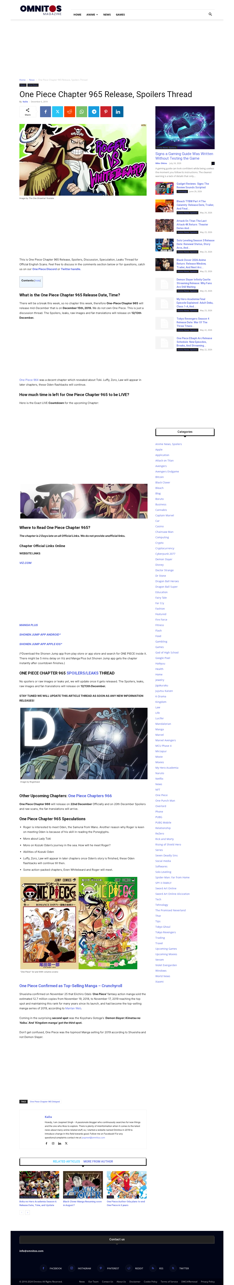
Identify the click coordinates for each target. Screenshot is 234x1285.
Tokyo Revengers (165, 932)
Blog (158, 493)
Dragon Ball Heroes (167, 581)
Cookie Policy (150, 1281)
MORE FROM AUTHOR (98, 1161)
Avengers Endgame (167, 471)
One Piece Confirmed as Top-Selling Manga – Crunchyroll (70, 985)
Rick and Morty (164, 839)
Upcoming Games (166, 948)
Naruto (159, 773)
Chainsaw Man (164, 532)
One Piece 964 (29, 380)
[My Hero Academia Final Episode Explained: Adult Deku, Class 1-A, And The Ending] (164, 303)
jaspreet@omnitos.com (93, 1137)
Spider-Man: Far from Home (172, 877)
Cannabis (161, 510)
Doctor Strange (164, 570)
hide (37, 280)
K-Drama (160, 696)
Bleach (159, 488)
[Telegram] (93, 111)
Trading (160, 937)
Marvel (159, 734)
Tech (158, 899)
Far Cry (159, 603)
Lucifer (159, 718)
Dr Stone (160, 575)
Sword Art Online (165, 888)
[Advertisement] (117, 46)
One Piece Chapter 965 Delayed (45, 1101)
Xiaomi (159, 981)
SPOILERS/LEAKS (83, 673)
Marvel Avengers (165, 740)
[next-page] (27, 1212)
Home (77, 14)
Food (158, 636)
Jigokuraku (161, 685)
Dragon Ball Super (166, 586)
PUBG (158, 817)
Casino (159, 526)
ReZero (159, 833)
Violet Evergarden (166, 965)
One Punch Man (165, 800)
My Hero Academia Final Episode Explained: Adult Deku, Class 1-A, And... (195, 303)
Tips (158, 921)
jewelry (159, 680)
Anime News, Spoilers (166, 147)
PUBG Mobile (163, 822)
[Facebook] (45, 111)
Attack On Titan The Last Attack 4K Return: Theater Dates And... (192, 224)
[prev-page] (21, 1212)
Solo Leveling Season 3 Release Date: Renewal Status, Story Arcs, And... (195, 244)
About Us (121, 1281)
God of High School (167, 652)
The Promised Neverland (170, 910)
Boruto (159, 499)
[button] (210, 14)
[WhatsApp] (81, 111)
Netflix (159, 778)
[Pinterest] (105, 111)
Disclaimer (134, 1281)
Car (157, 521)
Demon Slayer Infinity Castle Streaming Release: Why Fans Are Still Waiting (194, 283)
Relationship (163, 828)
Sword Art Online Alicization (172, 894)
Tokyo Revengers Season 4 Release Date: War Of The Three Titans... (193, 322)
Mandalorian (163, 724)
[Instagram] (54, 1143)
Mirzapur (161, 751)
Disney (159, 564)
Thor (158, 915)
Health (159, 669)
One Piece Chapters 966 (90, 796)
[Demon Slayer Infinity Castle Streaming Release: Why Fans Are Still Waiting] (164, 284)
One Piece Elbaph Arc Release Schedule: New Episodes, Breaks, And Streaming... (194, 342)
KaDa (25, 101)
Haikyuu (160, 663)
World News (162, 976)
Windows (161, 970)
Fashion (160, 608)
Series (159, 850)
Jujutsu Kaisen (164, 691)
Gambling (161, 641)
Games (120, 14)
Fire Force (161, 619)
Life (157, 713)
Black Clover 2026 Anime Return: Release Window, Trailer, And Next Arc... (191, 264)
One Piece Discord (44, 269)
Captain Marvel (164, 515)
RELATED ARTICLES (66, 1161)
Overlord (160, 806)
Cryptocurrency (164, 548)
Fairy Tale (161, 597)
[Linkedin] (117, 111)
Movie (159, 756)
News (107, 14)
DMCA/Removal (189, 1281)
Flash (158, 630)
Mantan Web (73, 1008)
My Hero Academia (28, 1197)
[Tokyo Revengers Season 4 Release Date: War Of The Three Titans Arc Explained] (164, 323)
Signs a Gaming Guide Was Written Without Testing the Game (184, 156)
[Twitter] (57, 111)
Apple (159, 449)
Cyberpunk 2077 (165, 553)
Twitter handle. (71, 269)
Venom (159, 959)
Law (157, 707)
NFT (157, 789)
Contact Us (107, 1281)
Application (162, 455)
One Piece (33, 85)
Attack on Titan (164, 460)
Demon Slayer (163, 559)
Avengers (161, 466)
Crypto (159, 542)
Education (161, 592)
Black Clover (69, 1197)
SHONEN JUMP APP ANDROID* (40, 634)
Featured (160, 614)
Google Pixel (162, 658)
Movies (159, 762)
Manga (159, 729)
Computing (162, 537)
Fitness (159, 625)
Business (160, 504)
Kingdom (160, 702)
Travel (159, 943)
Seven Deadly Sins (166, 855)
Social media (163, 861)
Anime (90, 14)
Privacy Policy (208, 1281)
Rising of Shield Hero (168, 844)
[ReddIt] (69, 111)
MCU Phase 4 (163, 745)
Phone (159, 811)
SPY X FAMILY (163, 883)
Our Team (93, 1281)
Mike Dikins (161, 163)
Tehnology (182, 191)
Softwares (161, 866)
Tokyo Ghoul (162, 926)
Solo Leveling (163, 872)
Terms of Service (169, 1281)
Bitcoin (159, 477)
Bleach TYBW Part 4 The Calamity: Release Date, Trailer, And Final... (195, 205)
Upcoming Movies (166, 954)
